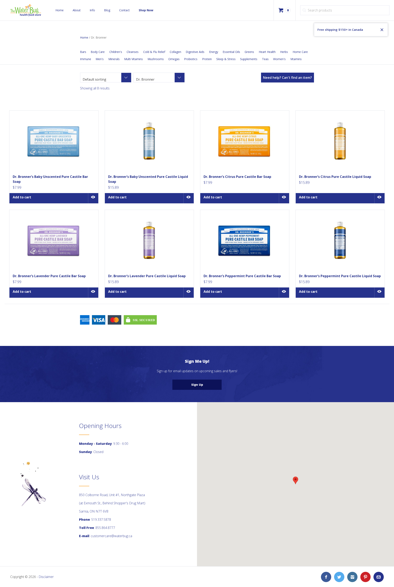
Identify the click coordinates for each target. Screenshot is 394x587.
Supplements (248, 59)
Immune (85, 59)
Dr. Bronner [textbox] (145, 79)
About (77, 10)
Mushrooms (156, 59)
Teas (265, 59)
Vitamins (296, 59)
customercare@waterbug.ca (111, 536)
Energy (213, 52)
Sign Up (197, 385)
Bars (83, 52)
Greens (249, 52)
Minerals (114, 59)
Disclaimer (46, 576)
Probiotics (190, 59)
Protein (207, 59)
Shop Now (146, 10)
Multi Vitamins (133, 59)
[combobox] (105, 77)
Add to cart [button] (22, 197)
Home (59, 10)
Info (92, 10)
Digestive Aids (195, 52)
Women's (279, 59)
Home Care (300, 52)
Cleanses (133, 52)
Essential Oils (231, 52)
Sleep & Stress (226, 59)
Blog (107, 10)
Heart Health (267, 52)
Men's (100, 59)
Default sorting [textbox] (94, 79)
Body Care (98, 52)
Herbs (284, 52)
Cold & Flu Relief (154, 52)
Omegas (174, 59)
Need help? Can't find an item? (287, 77)
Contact (124, 10)
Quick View (93, 198)
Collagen (175, 52)
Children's (115, 52)
